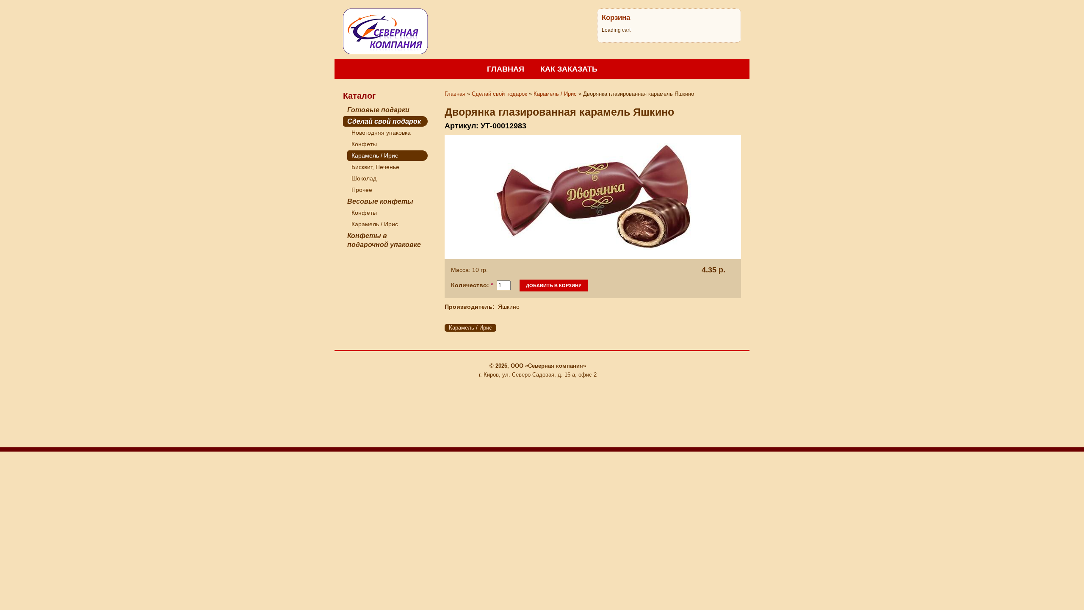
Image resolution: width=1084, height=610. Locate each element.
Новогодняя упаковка (381, 132)
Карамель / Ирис (374, 155)
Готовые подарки (378, 110)
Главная (505, 69)
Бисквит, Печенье (375, 167)
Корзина (616, 17)
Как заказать (568, 69)
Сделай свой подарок (384, 121)
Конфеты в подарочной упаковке (384, 240)
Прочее (361, 189)
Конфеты (364, 144)
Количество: (472, 285)
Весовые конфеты (380, 201)
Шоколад (363, 178)
